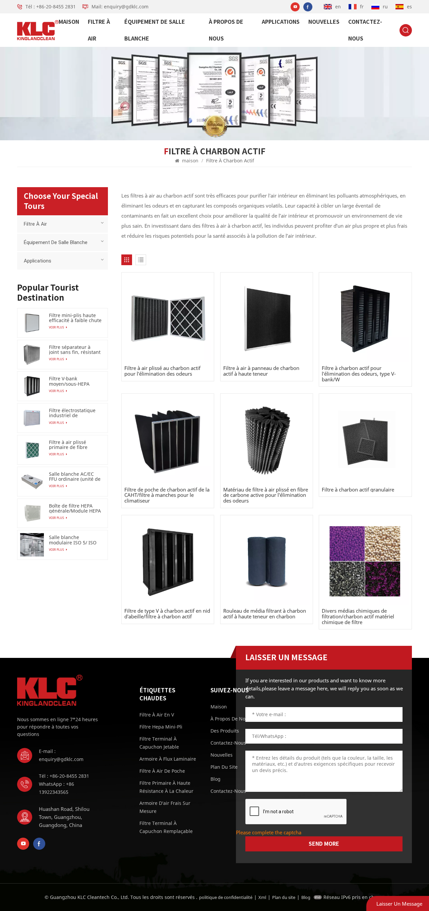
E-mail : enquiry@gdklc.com (61, 755)
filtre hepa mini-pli (160, 727)
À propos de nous (226, 30)
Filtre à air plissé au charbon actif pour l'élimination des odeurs (162, 370)
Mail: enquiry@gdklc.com (119, 6)
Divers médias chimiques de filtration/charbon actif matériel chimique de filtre (358, 616)
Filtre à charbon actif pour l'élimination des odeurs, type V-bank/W (359, 373)
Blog (305, 897)
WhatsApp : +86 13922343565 (56, 788)
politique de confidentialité (225, 897)
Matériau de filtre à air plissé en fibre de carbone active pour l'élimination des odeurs (265, 495)
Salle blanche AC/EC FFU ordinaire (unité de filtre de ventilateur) (75, 476)
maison (69, 21)
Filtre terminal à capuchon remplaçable (166, 827)
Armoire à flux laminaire (167, 759)
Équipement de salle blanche (154, 30)
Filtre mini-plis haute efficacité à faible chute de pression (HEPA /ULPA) (75, 318)
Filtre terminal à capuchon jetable (159, 743)
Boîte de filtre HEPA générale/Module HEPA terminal (75, 508)
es (409, 6)
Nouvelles (324, 21)
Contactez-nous (365, 30)
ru (385, 6)
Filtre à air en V (156, 714)
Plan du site (283, 897)
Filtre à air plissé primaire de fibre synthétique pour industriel (68, 445)
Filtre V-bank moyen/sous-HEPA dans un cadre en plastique (69, 381)
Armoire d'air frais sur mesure (164, 807)
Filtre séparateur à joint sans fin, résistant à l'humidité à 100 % (75, 350)
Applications (281, 21)
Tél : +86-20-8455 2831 (50, 6)
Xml (262, 897)
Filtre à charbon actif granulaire (358, 489)
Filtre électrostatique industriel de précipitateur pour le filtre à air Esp (72, 413)
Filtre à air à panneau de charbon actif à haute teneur (261, 370)
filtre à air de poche (162, 771)
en (338, 6)
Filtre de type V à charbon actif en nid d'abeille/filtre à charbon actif (167, 613)
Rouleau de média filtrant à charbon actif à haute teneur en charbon (264, 613)
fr (362, 6)
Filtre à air (99, 30)
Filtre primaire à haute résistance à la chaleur (166, 787)
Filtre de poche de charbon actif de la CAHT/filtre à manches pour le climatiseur (166, 495)
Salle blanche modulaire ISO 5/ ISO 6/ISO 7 (73, 540)
